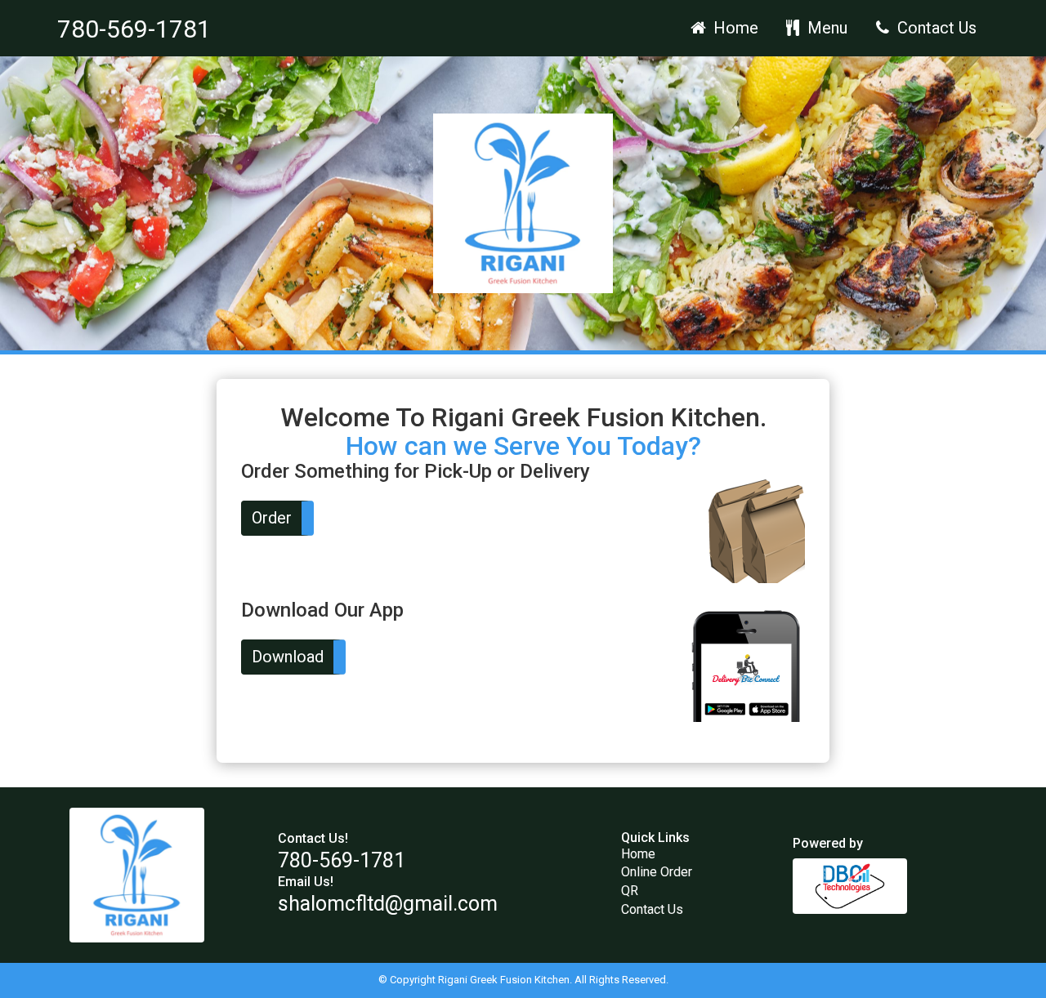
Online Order (656, 872)
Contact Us (935, 28)
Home (733, 28)
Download (288, 656)
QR (629, 890)
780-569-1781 (134, 29)
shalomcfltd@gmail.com (388, 904)
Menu (825, 28)
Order (272, 518)
